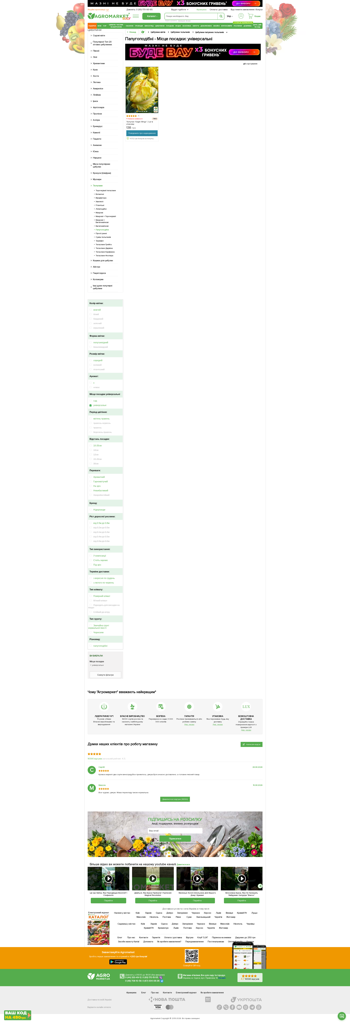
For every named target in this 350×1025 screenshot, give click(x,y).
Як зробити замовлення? (169, 941)
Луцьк (255, 913)
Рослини (238, 25)
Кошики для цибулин (103, 260)
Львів (218, 913)
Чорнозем (98, 632)
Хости (96, 76)
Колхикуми (98, 279)
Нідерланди (99, 510)
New (99, 26)
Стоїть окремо (100, 560)
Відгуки (189, 937)
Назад (132, 32)
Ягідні (178, 26)
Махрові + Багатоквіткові (102, 221)
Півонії (96, 50)
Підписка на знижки (221, 937)
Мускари (97, 179)
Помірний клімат (101, 596)
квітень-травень (101, 418)
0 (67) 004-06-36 (151, 980)
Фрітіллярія (98, 107)
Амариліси (98, 88)
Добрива (247, 26)
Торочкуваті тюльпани (106, 190)
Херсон (207, 913)
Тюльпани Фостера (104, 255)
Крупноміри (226, 26)
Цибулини (159, 26)
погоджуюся (161, 843)
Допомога (148, 941)
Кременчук (163, 928)
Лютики (96, 82)
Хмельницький (203, 917)
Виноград (149, 26)
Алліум (96, 120)
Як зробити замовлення (212, 992)
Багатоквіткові (102, 226)
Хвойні (216, 26)
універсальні (99, 405)
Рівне (178, 917)
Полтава (167, 917)
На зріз (96, 486)
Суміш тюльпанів (103, 237)
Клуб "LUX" (202, 937)
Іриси (95, 101)
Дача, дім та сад (257, 26)
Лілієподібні (101, 209)
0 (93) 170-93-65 (144, 9)
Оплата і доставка (219, 9)
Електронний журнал (186, 992)
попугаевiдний (100, 342)
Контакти (143, 937)
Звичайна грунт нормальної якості (98, 626)
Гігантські (100, 205)
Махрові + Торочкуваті (106, 216)
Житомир (230, 917)
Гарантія (156, 937)
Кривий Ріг (242, 913)
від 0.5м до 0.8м (101, 523)
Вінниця (229, 913)
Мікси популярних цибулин (101, 165)
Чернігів (218, 917)
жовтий (97, 310)
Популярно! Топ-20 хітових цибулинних (102, 43)
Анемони (97, 145)
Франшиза (201, 9)
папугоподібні (100, 646)
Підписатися (175, 838)
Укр (229, 16)
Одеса (159, 913)
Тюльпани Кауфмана (105, 252)
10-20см (97, 445)
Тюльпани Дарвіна (104, 248)
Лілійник (97, 95)
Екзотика (187, 26)
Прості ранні (101, 233)
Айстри (96, 266)
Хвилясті (99, 201)
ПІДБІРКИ (92, 26)
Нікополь (154, 917)
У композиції (99, 556)
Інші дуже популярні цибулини (102, 287)
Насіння (129, 26)
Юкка (95, 151)
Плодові (170, 26)
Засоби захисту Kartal (128, 941)
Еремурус (98, 126)
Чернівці (250, 923)
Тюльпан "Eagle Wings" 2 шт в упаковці (139, 123)
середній (97, 360)
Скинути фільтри (105, 675)
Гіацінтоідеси (99, 273)
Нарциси (97, 157)
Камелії (96, 132)
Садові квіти (99, 35)
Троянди (139, 26)
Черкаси (196, 913)
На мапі (221, 978)
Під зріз (97, 565)
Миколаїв (141, 917)
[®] (108, 18)
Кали (95, 69)
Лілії (95, 57)
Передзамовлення (194, 941)
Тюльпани (98, 185)
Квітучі (196, 26)
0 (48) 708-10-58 (133, 980)
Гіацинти (97, 139)
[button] (137, 111)
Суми (189, 917)
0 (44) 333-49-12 (133, 977)
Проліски (97, 113)
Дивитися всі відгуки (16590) (175, 799)
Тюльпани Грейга (104, 244)
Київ (138, 913)
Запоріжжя (182, 913)
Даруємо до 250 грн (245, 937)
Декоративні (206, 26)
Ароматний (99, 477)
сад (95, 401)
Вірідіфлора (101, 198)
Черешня (181, 21)
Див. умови (189, 724)
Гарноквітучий (100, 481)
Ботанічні (100, 194)
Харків (148, 913)
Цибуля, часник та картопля (116, 26)
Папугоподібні (102, 230)
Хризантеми (99, 63)
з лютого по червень (103, 583)
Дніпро (169, 913)
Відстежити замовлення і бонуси (246, 9)
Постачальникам (216, 941)
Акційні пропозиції (98, 9)
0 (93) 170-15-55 (150, 977)
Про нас (131, 937)
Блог (120, 937)
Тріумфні (99, 241)
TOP (104, 26)
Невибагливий (100, 490)
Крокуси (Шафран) (102, 173)
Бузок (188, 21)
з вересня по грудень (104, 578)
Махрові (99, 212)
